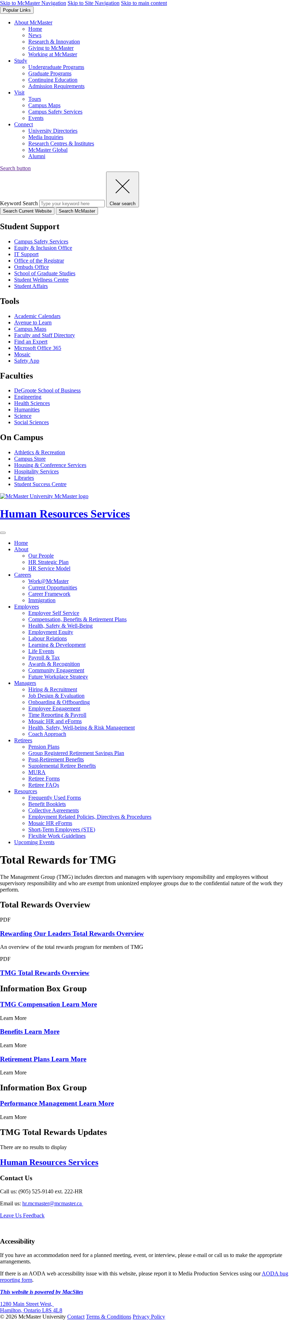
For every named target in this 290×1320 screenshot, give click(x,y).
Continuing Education (52, 80)
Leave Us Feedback (22, 1215)
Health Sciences (32, 403)
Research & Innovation (54, 42)
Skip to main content (144, 3)
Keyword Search (19, 203)
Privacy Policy (149, 1317)
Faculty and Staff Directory (44, 335)
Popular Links (17, 10)
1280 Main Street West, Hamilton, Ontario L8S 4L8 (31, 1307)
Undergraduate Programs (56, 67)
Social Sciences (31, 422)
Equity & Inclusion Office (43, 248)
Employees (26, 607)
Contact (76, 1317)
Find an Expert (30, 342)
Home (35, 29)
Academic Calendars (37, 316)
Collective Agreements (53, 810)
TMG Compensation (48, 1004)
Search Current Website (27, 211)
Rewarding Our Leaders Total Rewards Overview (72, 933)
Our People (41, 556)
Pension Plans (43, 747)
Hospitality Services (36, 471)
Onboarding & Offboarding (59, 702)
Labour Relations (47, 638)
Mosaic (22, 354)
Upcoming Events (34, 842)
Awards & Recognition (54, 664)
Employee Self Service (53, 613)
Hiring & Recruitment (52, 689)
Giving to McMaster (51, 48)
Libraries (24, 478)
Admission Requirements (56, 86)
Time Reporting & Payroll (57, 715)
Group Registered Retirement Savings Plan (76, 753)
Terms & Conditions (108, 1317)
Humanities (27, 410)
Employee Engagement (54, 708)
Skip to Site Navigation (94, 3)
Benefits (29, 1031)
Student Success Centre (40, 484)
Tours (34, 99)
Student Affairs (31, 286)
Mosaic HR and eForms (55, 721)
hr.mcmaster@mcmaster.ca (52, 1203)
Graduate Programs (49, 73)
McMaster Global (48, 150)
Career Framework (49, 594)
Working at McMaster (52, 54)
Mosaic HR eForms (50, 823)
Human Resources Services (49, 1162)
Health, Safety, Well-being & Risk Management (81, 728)
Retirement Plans (43, 1059)
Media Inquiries (45, 137)
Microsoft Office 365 (37, 348)
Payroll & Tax (44, 658)
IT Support (26, 254)
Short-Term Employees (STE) (61, 829)
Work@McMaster (48, 581)
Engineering (27, 397)
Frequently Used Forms (54, 798)
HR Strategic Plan (48, 562)
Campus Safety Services (55, 112)
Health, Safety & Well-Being (60, 626)
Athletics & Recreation (39, 452)
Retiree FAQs (43, 785)
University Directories (52, 131)
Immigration (42, 600)
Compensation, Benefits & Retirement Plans (77, 619)
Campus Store (30, 459)
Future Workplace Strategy (58, 677)
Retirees (23, 740)
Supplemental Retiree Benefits (62, 766)
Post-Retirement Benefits (56, 759)
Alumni (36, 156)
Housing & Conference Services (50, 465)
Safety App (26, 361)
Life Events (41, 651)
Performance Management (57, 1103)
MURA (37, 772)
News (34, 35)
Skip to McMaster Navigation (33, 3)
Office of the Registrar (39, 261)
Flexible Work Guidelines (57, 836)
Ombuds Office (31, 267)
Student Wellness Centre (41, 280)
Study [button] (20, 61)
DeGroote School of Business (47, 390)
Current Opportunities (52, 587)
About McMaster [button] (33, 22)
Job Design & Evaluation (56, 696)
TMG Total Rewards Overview (44, 972)
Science (22, 416)
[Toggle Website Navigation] (3, 533)
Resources (25, 791)
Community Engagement (56, 670)
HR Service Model (49, 568)
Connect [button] (23, 124)
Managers (25, 683)
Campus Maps (44, 105)
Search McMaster (77, 211)
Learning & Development (57, 645)
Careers (22, 575)
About (21, 549)
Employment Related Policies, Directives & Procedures (89, 817)
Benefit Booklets (47, 804)
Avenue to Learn (33, 322)
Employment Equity (50, 632)
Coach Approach (47, 734)
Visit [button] (19, 93)
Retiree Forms (44, 779)
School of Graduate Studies (44, 273)
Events (36, 118)
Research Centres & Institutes (61, 143)
